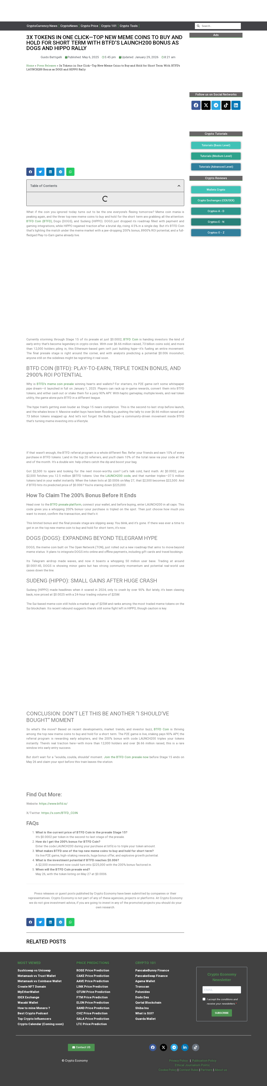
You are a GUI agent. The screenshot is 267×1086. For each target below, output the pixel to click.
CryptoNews (69, 26)
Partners (207, 1070)
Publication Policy (204, 1060)
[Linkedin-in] (185, 1047)
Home (30, 65)
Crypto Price (89, 26)
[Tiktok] (225, 105)
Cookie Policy (167, 1070)
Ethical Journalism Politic (193, 1065)
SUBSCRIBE (222, 1013)
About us (221, 1070)
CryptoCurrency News (42, 26)
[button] (30, 172)
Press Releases (46, 65)
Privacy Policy (178, 1060)
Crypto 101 (109, 26)
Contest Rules (189, 1070)
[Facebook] (196, 105)
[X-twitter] (206, 105)
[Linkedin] (235, 105)
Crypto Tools (129, 26)
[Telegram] (216, 105)
